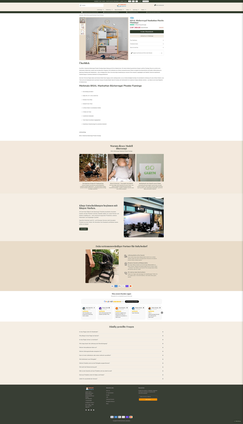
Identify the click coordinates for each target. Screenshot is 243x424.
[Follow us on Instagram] (91, 410)
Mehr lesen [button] (117, 317)
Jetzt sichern (83, 229)
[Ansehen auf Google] (84, 308)
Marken (142, 9)
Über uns (108, 390)
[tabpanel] (142, 53)
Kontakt (107, 395)
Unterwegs (99, 9)
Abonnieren (148, 399)
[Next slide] (126, 39)
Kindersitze (108, 9)
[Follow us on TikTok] (93, 410)
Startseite (81, 15)
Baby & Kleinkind (118, 9)
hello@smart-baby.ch (89, 402)
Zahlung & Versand (110, 399)
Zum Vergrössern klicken (107, 58)
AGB (107, 397)
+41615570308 (88, 400)
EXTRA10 (145, 1)
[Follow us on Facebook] (86, 410)
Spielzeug (135, 9)
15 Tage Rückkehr (110, 392)
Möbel (127, 9)
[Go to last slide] (88, 39)
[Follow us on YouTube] (88, 410)
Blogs (107, 403)
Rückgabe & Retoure (110, 401)
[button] (82, 20)
